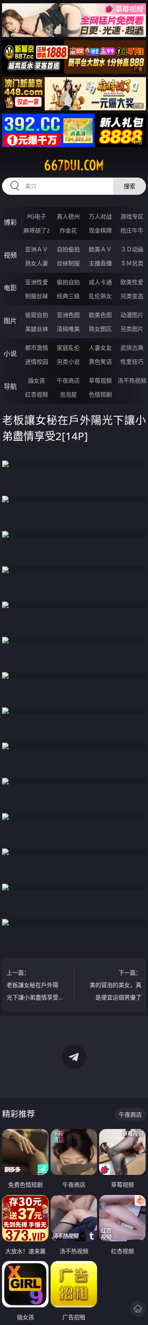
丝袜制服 (68, 263)
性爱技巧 (131, 361)
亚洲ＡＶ (36, 249)
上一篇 (32, 986)
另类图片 (131, 329)
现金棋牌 (100, 230)
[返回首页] (138, 1308)
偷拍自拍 (68, 282)
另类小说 (68, 361)
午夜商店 (68, 380)
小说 (10, 353)
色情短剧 (100, 394)
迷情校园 (36, 361)
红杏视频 (36, 394)
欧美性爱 (131, 282)
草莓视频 (100, 380)
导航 (10, 386)
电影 (10, 287)
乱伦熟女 (100, 296)
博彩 (10, 222)
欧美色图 (100, 315)
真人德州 (68, 216)
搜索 (129, 186)
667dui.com (74, 165)
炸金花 (68, 230)
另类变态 (131, 296)
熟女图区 (100, 329)
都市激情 (36, 347)
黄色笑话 (100, 361)
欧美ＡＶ (100, 249)
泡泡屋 (68, 394)
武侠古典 (131, 347)
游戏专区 (131, 216)
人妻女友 (100, 347)
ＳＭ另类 (131, 263)
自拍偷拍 (68, 249)
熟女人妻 (36, 263)
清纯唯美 (68, 329)
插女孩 (36, 380)
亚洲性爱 (36, 282)
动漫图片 (131, 315)
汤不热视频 (132, 380)
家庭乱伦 (68, 347)
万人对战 (100, 216)
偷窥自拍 (36, 315)
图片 (10, 320)
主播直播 (100, 263)
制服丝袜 (36, 296)
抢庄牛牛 (131, 230)
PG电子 (36, 216)
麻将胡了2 (36, 230)
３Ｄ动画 (131, 249)
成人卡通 (100, 282)
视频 (10, 255)
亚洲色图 (68, 315)
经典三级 (68, 296)
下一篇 (115, 986)
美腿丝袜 (36, 329)
